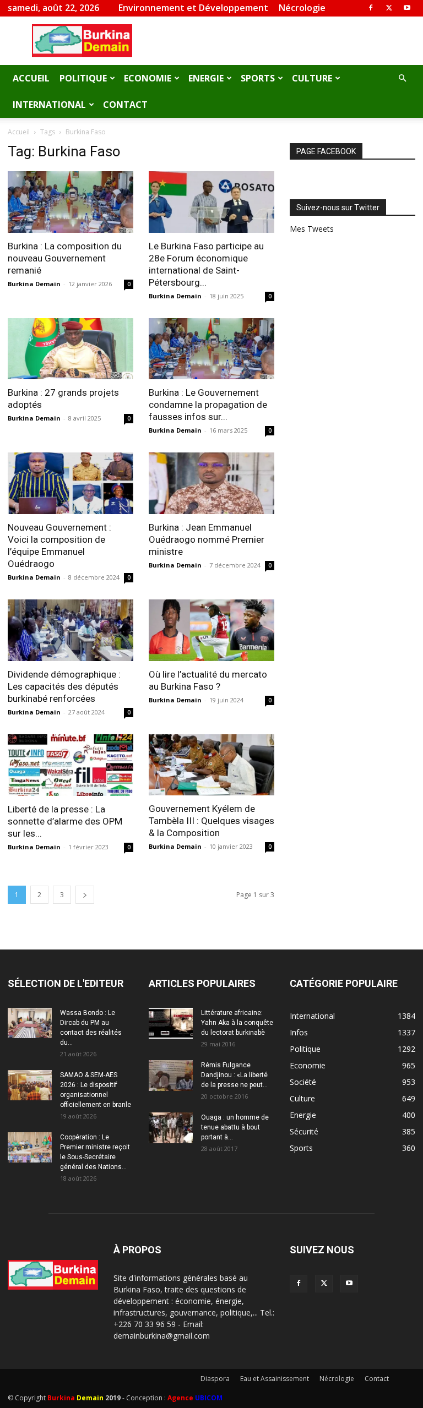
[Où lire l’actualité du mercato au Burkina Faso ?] (211, 630)
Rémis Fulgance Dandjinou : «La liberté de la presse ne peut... (234, 1075)
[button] (402, 78)
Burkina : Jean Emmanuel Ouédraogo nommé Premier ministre (206, 539)
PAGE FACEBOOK (326, 151)
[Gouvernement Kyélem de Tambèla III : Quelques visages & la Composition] (211, 765)
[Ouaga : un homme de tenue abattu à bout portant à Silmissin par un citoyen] (171, 1127)
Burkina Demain (34, 284)
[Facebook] (370, 7)
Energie (206, 78)
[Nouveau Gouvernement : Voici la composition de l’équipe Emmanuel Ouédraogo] (70, 483)
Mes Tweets (312, 228)
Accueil (31, 78)
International (49, 105)
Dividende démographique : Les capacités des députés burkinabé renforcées (64, 686)
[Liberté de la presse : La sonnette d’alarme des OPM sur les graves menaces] (70, 765)
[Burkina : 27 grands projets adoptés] (70, 349)
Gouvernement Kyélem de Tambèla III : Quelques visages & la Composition (211, 820)
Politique (83, 78)
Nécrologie (302, 8)
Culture (312, 78)
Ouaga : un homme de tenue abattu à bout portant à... (235, 1127)
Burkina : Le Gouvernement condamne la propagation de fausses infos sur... (208, 404)
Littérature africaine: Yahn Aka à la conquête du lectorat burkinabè (237, 1022)
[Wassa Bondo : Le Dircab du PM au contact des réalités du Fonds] (30, 1023)
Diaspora (215, 1378)
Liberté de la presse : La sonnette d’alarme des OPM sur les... (65, 821)
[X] (389, 7)
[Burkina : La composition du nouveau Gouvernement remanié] (70, 202)
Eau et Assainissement (274, 1378)
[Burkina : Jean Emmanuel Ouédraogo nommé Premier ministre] (211, 483)
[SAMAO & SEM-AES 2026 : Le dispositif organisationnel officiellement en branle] (30, 1085)
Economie (147, 78)
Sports (258, 78)
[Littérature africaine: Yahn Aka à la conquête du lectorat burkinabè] (171, 1023)
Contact (125, 105)
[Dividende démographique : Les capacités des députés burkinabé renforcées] (70, 630)
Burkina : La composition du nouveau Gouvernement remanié (65, 258)
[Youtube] (407, 7)
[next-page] (84, 895)
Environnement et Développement (193, 8)
